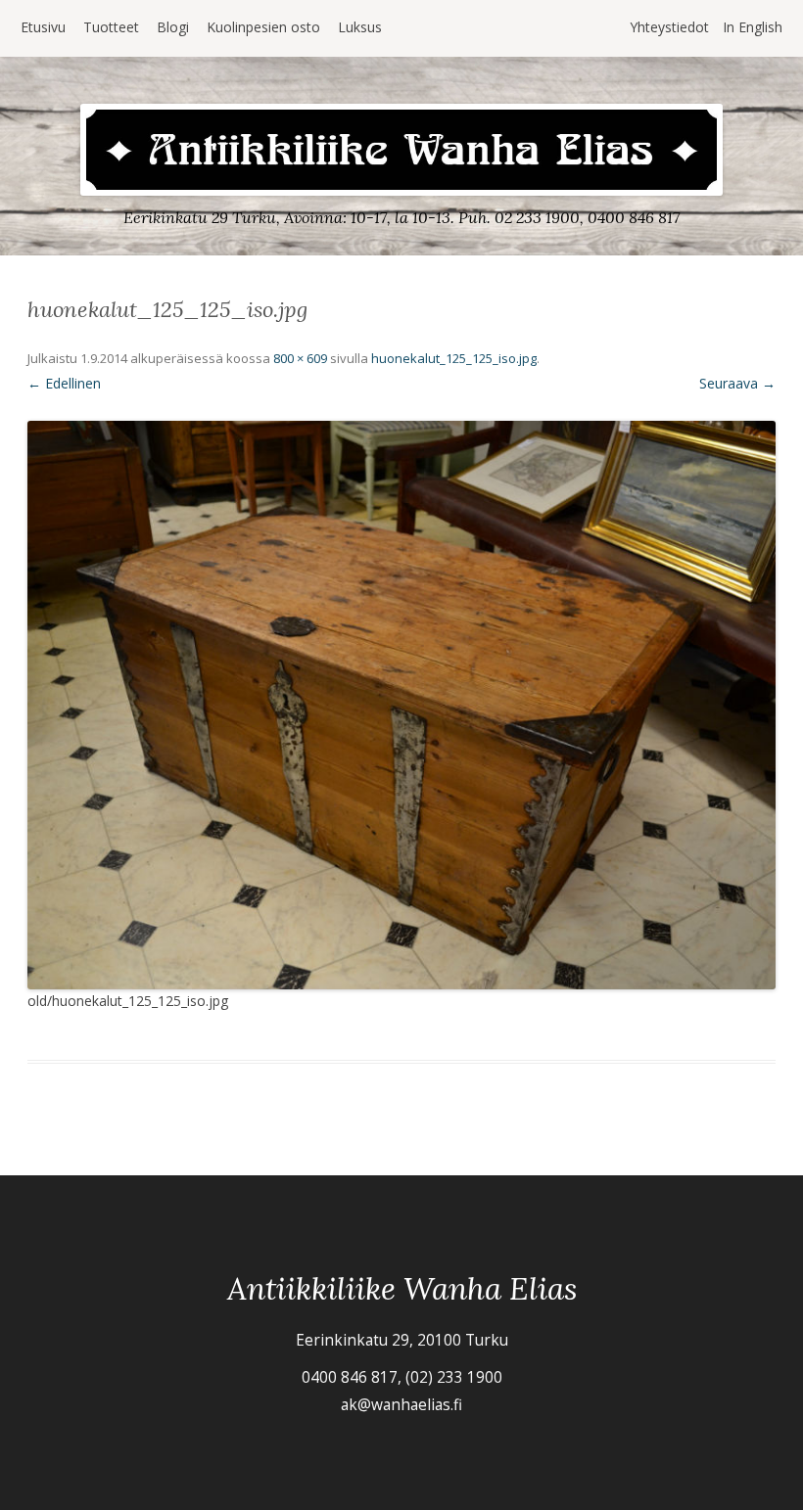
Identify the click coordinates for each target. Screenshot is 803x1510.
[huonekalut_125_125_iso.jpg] (401, 705)
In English (752, 27)
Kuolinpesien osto (263, 27)
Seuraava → (737, 383)
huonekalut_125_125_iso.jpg (454, 358)
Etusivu (43, 27)
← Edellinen (64, 383)
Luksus (360, 27)
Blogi (173, 27)
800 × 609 (300, 358)
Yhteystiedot (669, 27)
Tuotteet (111, 27)
